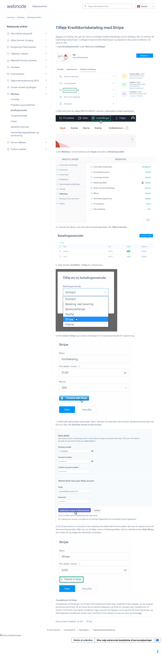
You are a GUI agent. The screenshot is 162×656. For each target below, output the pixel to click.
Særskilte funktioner (20, 127)
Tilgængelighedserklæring (104, 630)
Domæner (15, 67)
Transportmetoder (19, 116)
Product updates (18, 149)
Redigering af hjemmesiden (23, 47)
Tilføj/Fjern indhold (19, 54)
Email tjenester (17, 74)
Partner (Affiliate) (18, 142)
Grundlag (15, 99)
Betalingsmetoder (34, 17)
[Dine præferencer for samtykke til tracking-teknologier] (157, 651)
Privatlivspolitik (53, 630)
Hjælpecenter (39, 6)
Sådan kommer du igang (22, 40)
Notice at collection (83, 640)
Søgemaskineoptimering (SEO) (25, 80)
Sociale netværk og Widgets (23, 87)
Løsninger (11, 17)
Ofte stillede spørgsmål (21, 33)
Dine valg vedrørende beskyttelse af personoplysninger (124, 640)
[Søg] (85, 6)
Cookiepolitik (69, 630)
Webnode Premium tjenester (24, 60)
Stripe (58, 37)
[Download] (76, 305)
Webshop (20, 17)
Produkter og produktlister (23, 105)
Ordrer (14, 121)
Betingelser (84, 630)
